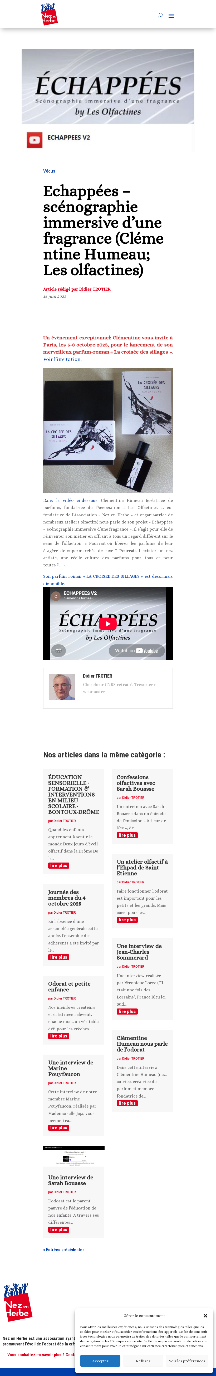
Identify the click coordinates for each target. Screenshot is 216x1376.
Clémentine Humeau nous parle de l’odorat (142, 1044)
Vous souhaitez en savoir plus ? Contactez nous (50, 1354)
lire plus (58, 865)
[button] (205, 1315)
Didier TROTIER (65, 821)
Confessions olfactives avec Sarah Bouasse (136, 783)
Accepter (100, 1361)
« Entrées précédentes (64, 1249)
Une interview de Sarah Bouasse (70, 1180)
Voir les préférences (187, 1361)
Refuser (143, 1361)
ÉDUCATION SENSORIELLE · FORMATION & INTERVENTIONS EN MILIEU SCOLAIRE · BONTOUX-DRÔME (73, 794)
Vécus (49, 171)
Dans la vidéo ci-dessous (70, 500)
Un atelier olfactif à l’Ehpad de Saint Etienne (142, 867)
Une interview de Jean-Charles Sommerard (139, 952)
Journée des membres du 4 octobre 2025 (67, 898)
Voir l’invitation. (62, 359)
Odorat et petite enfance (69, 986)
